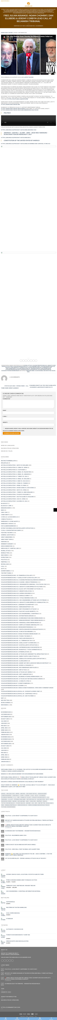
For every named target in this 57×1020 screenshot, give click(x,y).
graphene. (4, 799)
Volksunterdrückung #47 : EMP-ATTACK (14, 669)
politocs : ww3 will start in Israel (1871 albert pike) (22, 849)
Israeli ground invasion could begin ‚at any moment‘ (26, 781)
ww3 (2, 805)
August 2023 (5, 718)
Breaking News (6, 507)
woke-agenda (5, 702)
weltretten (41, 803)
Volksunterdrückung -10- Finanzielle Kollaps (16, 575)
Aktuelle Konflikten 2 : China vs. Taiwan (14, 483)
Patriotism (4, 557)
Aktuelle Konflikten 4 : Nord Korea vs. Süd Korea (17, 487)
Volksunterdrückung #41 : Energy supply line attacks (19, 656)
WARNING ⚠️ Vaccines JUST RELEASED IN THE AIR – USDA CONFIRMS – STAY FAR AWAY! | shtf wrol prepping (28, 854)
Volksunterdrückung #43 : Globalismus (14, 660)
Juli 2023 (3, 721)
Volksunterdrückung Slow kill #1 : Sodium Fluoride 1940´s (20, 691)
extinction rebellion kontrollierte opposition (17, 528)
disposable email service (9, 777)
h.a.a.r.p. (10, 799)
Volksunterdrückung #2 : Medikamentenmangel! (17, 627)
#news (17, 793)
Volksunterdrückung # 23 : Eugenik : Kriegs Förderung (19, 582)
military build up (31, 799)
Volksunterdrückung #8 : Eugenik (12, 685)
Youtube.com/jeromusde (8, 807)
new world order (6, 801)
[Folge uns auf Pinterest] (12, 960)
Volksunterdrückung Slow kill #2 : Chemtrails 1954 (18, 693)
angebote (4, 992)
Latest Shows (29, 77)
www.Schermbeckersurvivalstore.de (38, 805)
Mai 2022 (3, 752)
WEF (2, 698)
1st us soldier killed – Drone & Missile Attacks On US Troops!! (25, 858)
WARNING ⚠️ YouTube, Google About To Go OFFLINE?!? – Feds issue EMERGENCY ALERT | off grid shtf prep (28, 785)
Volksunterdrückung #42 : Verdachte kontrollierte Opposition (22, 658)
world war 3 (49, 803)
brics (2, 510)
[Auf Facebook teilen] (21, 360)
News (27, 1016)
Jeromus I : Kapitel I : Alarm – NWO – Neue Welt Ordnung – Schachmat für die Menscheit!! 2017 (26, 133)
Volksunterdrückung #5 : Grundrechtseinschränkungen (28, 13)
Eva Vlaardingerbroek (8, 526)
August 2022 (5, 745)
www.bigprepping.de (10, 805)
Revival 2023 (5, 564)
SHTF (2, 568)
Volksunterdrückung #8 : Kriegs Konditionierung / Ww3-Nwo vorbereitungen (27, 687)
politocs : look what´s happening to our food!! (21, 815)
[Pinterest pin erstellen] (28, 360)
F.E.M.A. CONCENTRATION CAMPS (11, 530)
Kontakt (31, 1016)
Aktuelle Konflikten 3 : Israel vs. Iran (13, 485)
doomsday (42, 795)
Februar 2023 (5, 732)
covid (32, 795)
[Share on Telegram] (36, 360)
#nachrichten (11, 793)
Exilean (3, 781)
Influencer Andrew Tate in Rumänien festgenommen (26, 773)
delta (36, 795)
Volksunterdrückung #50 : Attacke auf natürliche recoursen (21, 678)
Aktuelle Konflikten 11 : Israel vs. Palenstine (16, 472)
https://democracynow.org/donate (13, 108)
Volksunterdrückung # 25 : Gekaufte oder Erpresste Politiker (26, 9)
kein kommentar (6, 546)
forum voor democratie (39, 797)
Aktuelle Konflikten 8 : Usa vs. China (13, 498)
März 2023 (4, 730)
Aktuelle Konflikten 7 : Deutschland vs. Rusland (17, 496)
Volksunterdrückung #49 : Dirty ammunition (16, 674)
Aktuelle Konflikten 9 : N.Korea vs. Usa (14, 501)
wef (36, 803)
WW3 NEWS (4, 704)
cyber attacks (6, 519)
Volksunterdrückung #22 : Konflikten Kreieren (17, 631)
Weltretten (5, 700)
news (51, 799)
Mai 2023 (3, 725)
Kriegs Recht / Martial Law (10, 548)
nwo (28, 371)
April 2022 (4, 754)
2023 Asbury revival (31, 793)
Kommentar (7, 398)
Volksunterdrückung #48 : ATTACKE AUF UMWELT (17, 672)
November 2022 (6, 739)
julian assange (39, 370)
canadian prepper (6, 795)
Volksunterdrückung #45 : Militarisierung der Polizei (19, 667)
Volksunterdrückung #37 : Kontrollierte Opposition (19, 645)
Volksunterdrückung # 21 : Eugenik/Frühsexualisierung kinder (22, 579)
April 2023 (4, 727)
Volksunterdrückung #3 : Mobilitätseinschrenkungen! (19, 633)
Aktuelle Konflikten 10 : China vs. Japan (14, 467)
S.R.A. (2, 566)
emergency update (7, 523)
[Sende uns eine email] (10, 960)
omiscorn (33, 801)
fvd (48, 797)
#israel (3, 793)
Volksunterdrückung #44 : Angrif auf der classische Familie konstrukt (25, 663)
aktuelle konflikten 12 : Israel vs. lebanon (15, 474)
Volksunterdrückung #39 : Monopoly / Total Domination (20, 649)
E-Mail (5, 416)
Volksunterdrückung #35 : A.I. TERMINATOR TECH (17, 640)
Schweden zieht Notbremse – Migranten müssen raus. (23, 830)
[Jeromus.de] (28, 4)
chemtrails (16, 795)
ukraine (28, 803)
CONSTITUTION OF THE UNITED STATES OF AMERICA (21, 140)
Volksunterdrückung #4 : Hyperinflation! (15, 651)
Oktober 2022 (5, 741)
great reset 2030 (6, 539)
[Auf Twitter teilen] (23, 360)
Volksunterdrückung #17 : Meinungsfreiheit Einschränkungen (33, 368)
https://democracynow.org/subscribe (14, 110)
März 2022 (4, 757)
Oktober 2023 (5, 714)
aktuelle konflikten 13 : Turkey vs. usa (14, 476)
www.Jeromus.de (22, 805)
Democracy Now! (7, 32)
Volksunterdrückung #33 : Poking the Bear (15, 636)
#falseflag (4, 463)
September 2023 (6, 716)
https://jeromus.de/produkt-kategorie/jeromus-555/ (18, 129)
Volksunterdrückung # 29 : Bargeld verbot (15, 595)
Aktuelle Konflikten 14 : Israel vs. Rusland (15, 478)
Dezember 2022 (5, 736)
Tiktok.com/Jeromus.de (8, 803)
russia (45, 801)
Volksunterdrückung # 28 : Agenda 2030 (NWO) (16, 593)
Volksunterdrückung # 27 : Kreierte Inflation (16, 591)
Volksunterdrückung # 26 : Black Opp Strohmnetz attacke (21, 588)
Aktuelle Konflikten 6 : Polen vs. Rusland (15, 494)
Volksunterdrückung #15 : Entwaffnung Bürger (17, 615)
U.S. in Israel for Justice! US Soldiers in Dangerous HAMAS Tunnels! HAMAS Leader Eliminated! (26, 770)
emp (18, 797)
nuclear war (21, 801)
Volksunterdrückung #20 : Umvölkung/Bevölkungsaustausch (22, 629)
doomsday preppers (6, 797)
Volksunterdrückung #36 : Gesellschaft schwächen (18, 642)
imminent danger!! (7, 543)
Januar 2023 (5, 734)
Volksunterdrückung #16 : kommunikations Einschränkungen (21, 11)
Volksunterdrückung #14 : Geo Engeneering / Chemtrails (20, 613)
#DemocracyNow (32, 110)
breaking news (30, 370)
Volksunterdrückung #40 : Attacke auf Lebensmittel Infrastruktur (24, 654)
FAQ (36, 1016)
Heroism (4, 541)
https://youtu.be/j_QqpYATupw (17, 99)
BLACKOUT (4, 503)
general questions (7, 534)
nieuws (53, 370)
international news (19, 799)
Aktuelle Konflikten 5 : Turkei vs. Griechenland (17, 492)
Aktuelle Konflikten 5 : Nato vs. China (13, 490)
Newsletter (5, 552)
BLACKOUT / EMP (6, 505)
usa (33, 803)
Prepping (4, 561)
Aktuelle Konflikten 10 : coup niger (13, 469)
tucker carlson (20, 803)
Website (5, 422)
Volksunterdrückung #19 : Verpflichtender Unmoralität (20, 624)
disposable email (6, 769)
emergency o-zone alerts (9, 521)
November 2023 (6, 712)
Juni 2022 (4, 750)
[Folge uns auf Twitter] (7, 960)
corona (27, 795)
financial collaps (26, 797)
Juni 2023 (4, 723)
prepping (39, 801)
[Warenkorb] (55, 4)
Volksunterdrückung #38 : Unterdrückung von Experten (38, 12)
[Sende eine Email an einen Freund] (26, 360)
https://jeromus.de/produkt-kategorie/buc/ (16, 137)
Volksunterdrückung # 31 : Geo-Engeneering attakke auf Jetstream (23, 600)
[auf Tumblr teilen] (33, 360)
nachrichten (47, 370)
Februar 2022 (5, 759)
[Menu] (2, 4)
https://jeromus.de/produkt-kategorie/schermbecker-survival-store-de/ (25, 143)
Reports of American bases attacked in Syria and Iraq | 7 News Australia (29, 820)
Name (5, 410)
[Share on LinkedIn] (31, 360)
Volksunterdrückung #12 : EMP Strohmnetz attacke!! (19, 609)
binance (3, 773)
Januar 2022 (5, 761)
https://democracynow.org (10, 104)
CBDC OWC (4, 512)
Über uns (22, 1016)
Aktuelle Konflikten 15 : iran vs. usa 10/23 (15, 481)
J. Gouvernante (39, 25)
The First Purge (6, 573)
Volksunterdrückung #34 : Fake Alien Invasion (16, 638)
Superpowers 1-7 (6, 570)
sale (9, 992)
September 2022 (6, 743)
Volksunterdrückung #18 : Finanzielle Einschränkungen (20, 622)
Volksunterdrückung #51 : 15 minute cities (15, 681)
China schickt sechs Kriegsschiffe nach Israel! (20, 844)
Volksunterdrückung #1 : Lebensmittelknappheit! (18, 604)
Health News (5, 785)
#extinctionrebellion (8, 460)
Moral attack (5, 9)
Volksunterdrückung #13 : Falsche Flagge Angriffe (18, 611)
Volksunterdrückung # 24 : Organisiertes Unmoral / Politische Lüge (24, 584)
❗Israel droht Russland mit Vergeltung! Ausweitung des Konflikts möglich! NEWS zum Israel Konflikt (28, 777)
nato (47, 799)
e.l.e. (15, 797)
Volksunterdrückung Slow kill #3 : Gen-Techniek (17, 695)
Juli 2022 (3, 748)
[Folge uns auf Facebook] (2, 960)
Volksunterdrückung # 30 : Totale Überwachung (26, 366)
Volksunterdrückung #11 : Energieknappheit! (16, 606)
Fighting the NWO (7, 532)
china (21, 795)
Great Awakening (6, 537)
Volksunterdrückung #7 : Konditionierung (15, 683)
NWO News (4, 555)
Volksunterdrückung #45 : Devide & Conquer (16, 665)
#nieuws (23, 793)
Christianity (5, 514)
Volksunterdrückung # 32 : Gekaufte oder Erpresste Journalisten (35, 10)
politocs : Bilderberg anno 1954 (15, 835)
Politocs (7, 113)
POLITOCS (4, 559)
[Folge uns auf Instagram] (5, 960)
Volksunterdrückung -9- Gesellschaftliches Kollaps (19, 577)
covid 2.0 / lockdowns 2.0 (9, 517)
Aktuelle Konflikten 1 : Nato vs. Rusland (14, 465)
